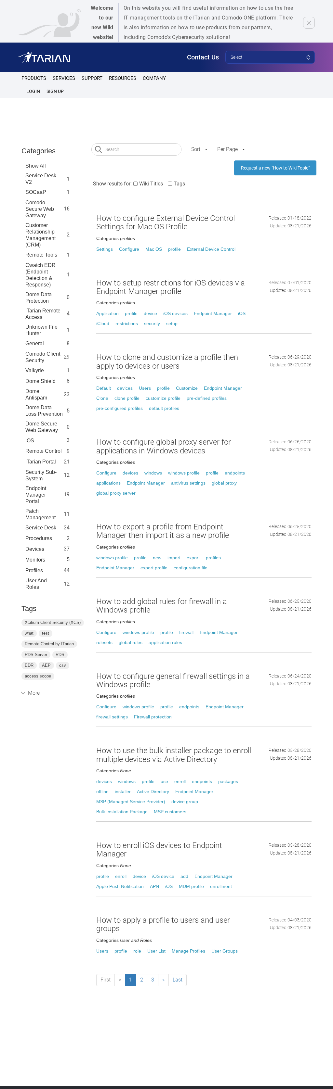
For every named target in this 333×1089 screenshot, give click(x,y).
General (34, 343)
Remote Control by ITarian (49, 643)
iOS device (163, 876)
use (164, 781)
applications (108, 483)
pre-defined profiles (207, 398)
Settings (104, 249)
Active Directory (153, 791)
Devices (34, 549)
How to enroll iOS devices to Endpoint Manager (159, 849)
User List (156, 951)
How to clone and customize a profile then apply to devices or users (167, 361)
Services (64, 78)
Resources (122, 78)
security (152, 323)
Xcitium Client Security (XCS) (53, 622)
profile (174, 249)
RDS (60, 654)
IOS (29, 440)
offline (102, 791)
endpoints (235, 472)
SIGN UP (55, 91)
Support (92, 78)
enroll (180, 781)
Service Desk (40, 527)
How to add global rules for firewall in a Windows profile (161, 605)
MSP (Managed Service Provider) (130, 801)
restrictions (126, 323)
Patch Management (40, 514)
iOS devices (175, 313)
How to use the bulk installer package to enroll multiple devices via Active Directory (173, 755)
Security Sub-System (41, 475)
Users (145, 388)
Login (33, 91)
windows (153, 472)
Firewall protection (153, 716)
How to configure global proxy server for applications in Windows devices (163, 446)
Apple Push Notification (120, 886)
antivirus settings (188, 483)
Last (177, 980)
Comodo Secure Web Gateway (39, 209)
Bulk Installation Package (122, 811)
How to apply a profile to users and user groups (163, 924)
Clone (102, 398)
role (137, 951)
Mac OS (153, 249)
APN (154, 886)
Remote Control (43, 451)
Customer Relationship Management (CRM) (40, 234)
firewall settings (112, 716)
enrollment (221, 886)
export (193, 557)
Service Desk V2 (40, 179)
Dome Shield (40, 381)
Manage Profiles (188, 951)
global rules (130, 642)
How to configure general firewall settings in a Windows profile (173, 680)
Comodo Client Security (42, 357)
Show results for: (112, 184)
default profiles (164, 408)
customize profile (163, 398)
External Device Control (211, 249)
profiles (34, 570)
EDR (29, 665)
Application (107, 313)
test (45, 633)
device (150, 313)
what (29, 633)
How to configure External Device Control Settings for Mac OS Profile (165, 222)
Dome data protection (38, 298)
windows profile (184, 472)
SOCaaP (35, 192)
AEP (46, 665)
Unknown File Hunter (41, 330)
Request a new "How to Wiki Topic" (275, 168)
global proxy (224, 483)
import (173, 557)
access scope (38, 676)
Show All (35, 166)
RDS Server (36, 654)
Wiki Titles (151, 184)
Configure (129, 249)
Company (154, 78)
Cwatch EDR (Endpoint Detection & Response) (40, 274)
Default (103, 388)
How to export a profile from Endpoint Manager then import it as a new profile (162, 531)
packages (228, 781)
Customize (187, 388)
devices (125, 388)
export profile (153, 567)
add (184, 876)
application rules (165, 642)
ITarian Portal (40, 461)
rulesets (104, 642)
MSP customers (170, 811)
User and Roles (36, 584)
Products (33, 78)
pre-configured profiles (119, 408)
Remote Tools (41, 255)
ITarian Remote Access (42, 314)
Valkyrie (34, 370)
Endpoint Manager (213, 313)
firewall (186, 632)
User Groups (224, 951)
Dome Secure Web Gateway (41, 427)
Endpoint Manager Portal (35, 495)
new (157, 557)
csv (62, 665)
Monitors (35, 560)
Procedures (38, 538)
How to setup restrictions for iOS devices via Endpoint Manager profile (170, 287)
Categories (38, 151)
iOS (242, 313)
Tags (179, 184)
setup (172, 323)
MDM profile (191, 886)
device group (184, 801)
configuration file (190, 567)
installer (123, 791)
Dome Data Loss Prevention (44, 411)
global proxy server (116, 493)
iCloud (102, 323)
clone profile (127, 398)
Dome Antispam (36, 394)
